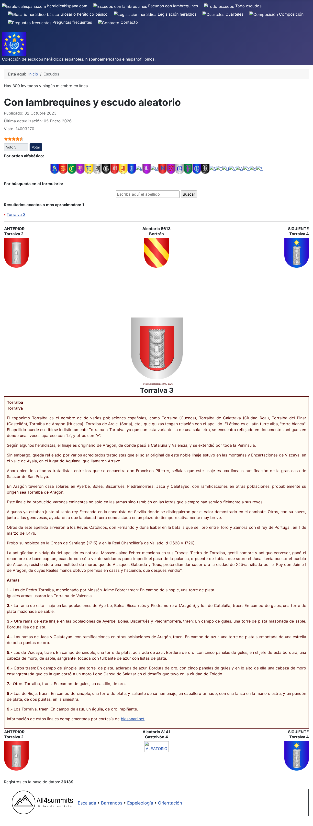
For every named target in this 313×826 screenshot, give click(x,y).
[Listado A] (54, 168)
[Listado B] (63, 168)
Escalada (87, 802)
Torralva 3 (16, 214)
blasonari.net (133, 718)
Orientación (170, 802)
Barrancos (111, 802)
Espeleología (140, 802)
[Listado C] (71, 168)
